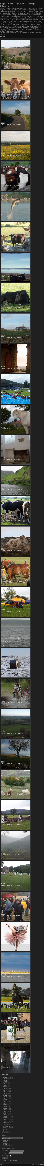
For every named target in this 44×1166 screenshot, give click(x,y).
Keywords (6, 1140)
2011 (5, 1101)
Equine (5, 1128)
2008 (5, 1106)
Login (2, 1164)
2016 (5, 1093)
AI (4, 1124)
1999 (5, 1121)
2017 (5, 1092)
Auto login (6, 1156)
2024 (5, 1080)
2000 (5, 1119)
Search (5, 1142)
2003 (5, 1114)
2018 (5, 1090)
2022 (5, 1083)
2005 (5, 1111)
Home (2, 37)
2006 (5, 1110)
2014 (5, 1096)
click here (17, 32)
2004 (5, 1113)
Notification (7, 1145)
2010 (5, 1103)
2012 (5, 1100)
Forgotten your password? (10, 1160)
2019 (5, 1088)
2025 (5, 1079)
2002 (5, 1116)
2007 (5, 1108)
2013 (5, 1098)
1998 (5, 1123)
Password (5, 1153)
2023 (5, 1082)
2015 (5, 1095)
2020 (5, 1087)
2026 (5, 1077)
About (5, 1143)
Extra (5, 1129)
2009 (5, 1105)
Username (5, 1151)
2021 (5, 1085)
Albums (5, 1075)
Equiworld (31, 32)
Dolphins (6, 1126)
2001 (5, 1118)
